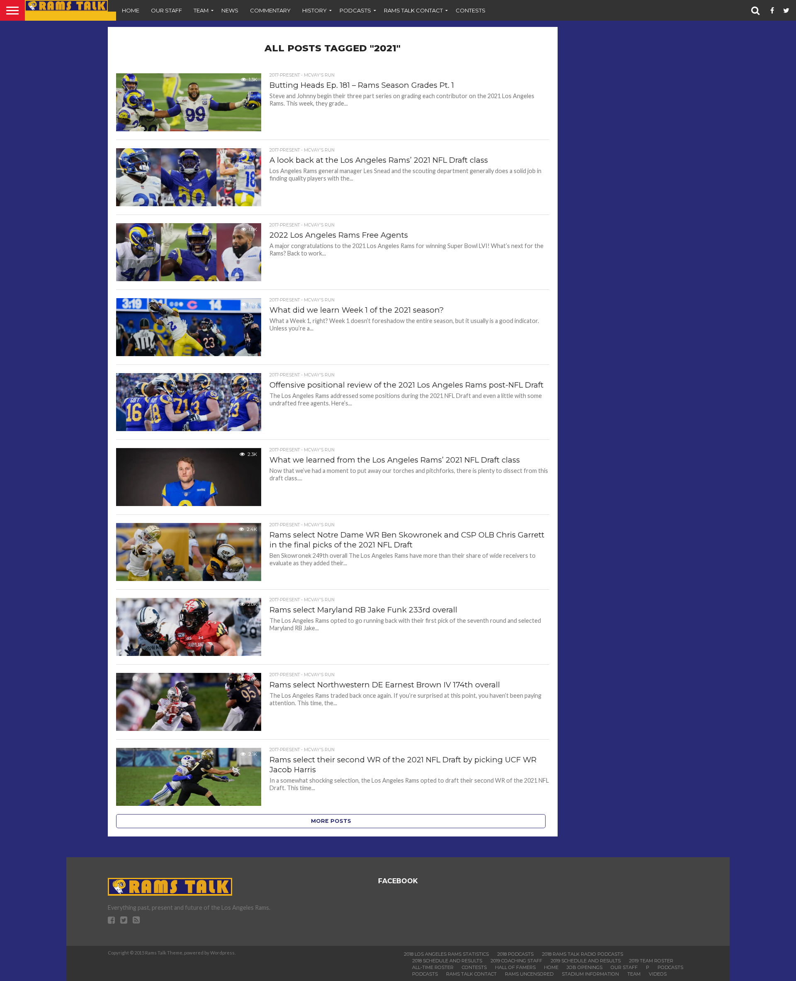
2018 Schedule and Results (447, 961)
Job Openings (584, 967)
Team (201, 10)
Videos (658, 974)
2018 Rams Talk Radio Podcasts (582, 954)
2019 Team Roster (651, 961)
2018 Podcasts (515, 954)
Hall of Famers (515, 967)
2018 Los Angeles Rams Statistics (446, 954)
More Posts (331, 821)
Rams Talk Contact (413, 10)
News (229, 10)
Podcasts (355, 10)
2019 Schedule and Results (586, 961)
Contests (470, 10)
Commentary (270, 10)
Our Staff (166, 10)
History (314, 10)
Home (130, 10)
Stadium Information (590, 974)
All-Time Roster (433, 967)
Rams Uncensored (529, 974)
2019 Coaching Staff (516, 961)
